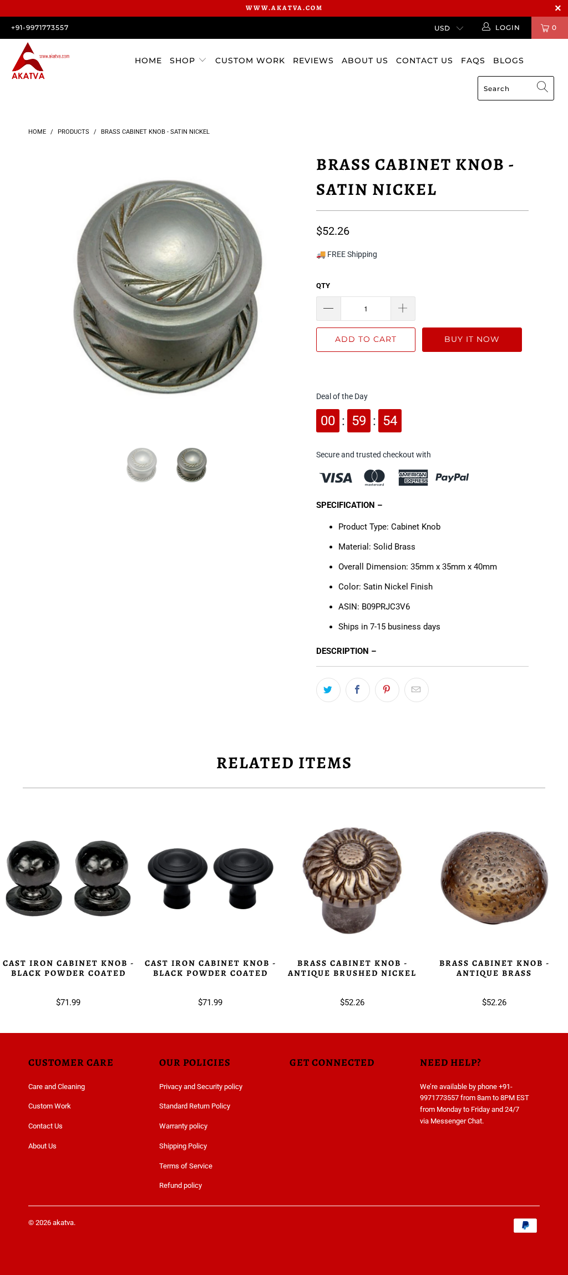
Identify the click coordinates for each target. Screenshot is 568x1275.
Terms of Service (185, 1166)
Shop (184, 60)
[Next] (290, 288)
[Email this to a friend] (416, 690)
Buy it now (472, 339)
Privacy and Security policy (200, 1086)
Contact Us (424, 60)
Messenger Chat (456, 1121)
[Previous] (43, 288)
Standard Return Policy (194, 1106)
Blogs (508, 60)
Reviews (313, 60)
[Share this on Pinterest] (387, 690)
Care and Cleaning (56, 1086)
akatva (63, 1222)
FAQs (473, 60)
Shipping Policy (183, 1146)
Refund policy (180, 1185)
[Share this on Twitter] (328, 690)
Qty (323, 285)
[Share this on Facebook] (358, 690)
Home (148, 60)
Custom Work (250, 60)
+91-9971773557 (40, 27)
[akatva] (51, 62)
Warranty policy (183, 1126)
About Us (365, 60)
